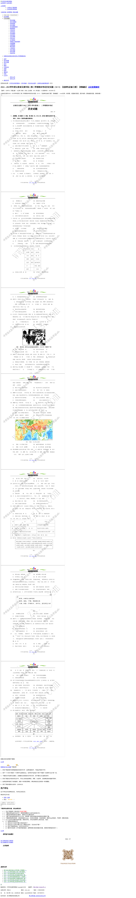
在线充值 (3, 12)
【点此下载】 (23, 811)
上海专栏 (12, 48)
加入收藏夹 (4, 842)
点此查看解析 (93, 87)
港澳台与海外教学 (15, 41)
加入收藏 (8, 767)
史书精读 (12, 40)
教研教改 (12, 28)
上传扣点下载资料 (12, 7)
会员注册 (9, 3)
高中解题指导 (14, 26)
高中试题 (12, 51)
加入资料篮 (4, 840)
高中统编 (12, 20)
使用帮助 (9, 12)
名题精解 (12, 43)
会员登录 (3, 3)
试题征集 (6, 56)
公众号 (6, 75)
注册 (8, 797)
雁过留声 (12, 46)
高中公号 (12, 77)
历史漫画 (12, 50)
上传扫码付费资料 (12, 9)
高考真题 (12, 23)
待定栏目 (12, 53)
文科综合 (12, 31)
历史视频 (12, 36)
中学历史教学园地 (14, 83)
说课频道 (12, 45)
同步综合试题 (32, 83)
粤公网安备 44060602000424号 (37, 896)
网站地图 (15, 12)
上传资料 (3, 6)
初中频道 (12, 25)
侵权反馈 (11, 56)
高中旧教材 (13, 22)
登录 (5, 797)
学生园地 (12, 33)
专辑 (5, 73)
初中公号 (12, 78)
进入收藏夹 (10, 842)
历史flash (12, 38)
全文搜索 (6, 16)
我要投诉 (3, 767)
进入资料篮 (10, 840)
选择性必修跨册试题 (43, 83)
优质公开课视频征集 (20, 56)
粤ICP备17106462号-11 (39, 887)
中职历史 (12, 30)
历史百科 (12, 35)
